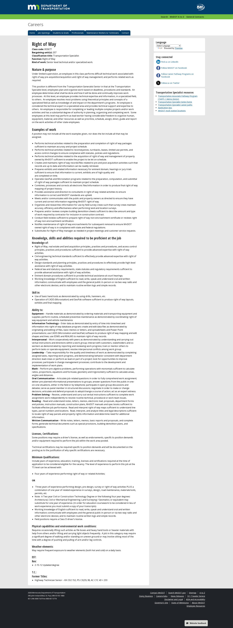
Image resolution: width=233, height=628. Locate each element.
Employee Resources (196, 606)
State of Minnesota (180, 602)
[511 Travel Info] (199, 7)
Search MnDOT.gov (177, 592)
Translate (179, 48)
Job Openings (44, 33)
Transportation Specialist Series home (175, 102)
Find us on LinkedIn (169, 62)
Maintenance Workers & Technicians (103, 33)
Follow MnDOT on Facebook (174, 68)
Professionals (78, 33)
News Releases (177, 596)
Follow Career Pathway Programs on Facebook (177, 75)
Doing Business (146, 596)
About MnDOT (198, 602)
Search (164, 16)
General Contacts (195, 16)
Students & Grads (61, 33)
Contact (125, 33)
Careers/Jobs (161, 596)
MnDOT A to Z (177, 16)
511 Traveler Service (196, 596)
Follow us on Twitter (170, 83)
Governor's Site (161, 602)
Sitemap (192, 592)
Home (32, 33)
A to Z (202, 592)
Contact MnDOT (157, 592)
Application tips (165, 107)
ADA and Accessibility (195, 599)
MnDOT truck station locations (172, 110)
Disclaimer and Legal (173, 599)
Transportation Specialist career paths (175, 105)
